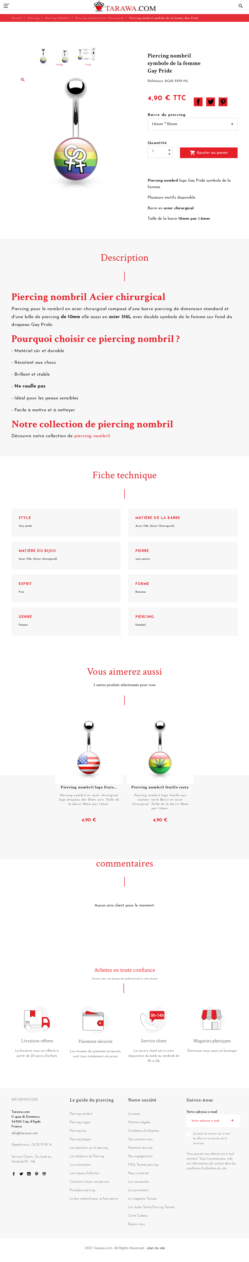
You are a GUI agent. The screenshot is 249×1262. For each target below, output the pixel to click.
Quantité (157, 143)
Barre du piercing (167, 115)
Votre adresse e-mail (202, 1112)
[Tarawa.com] (124, 6)
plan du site (156, 1248)
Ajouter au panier (209, 153)
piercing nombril (92, 436)
